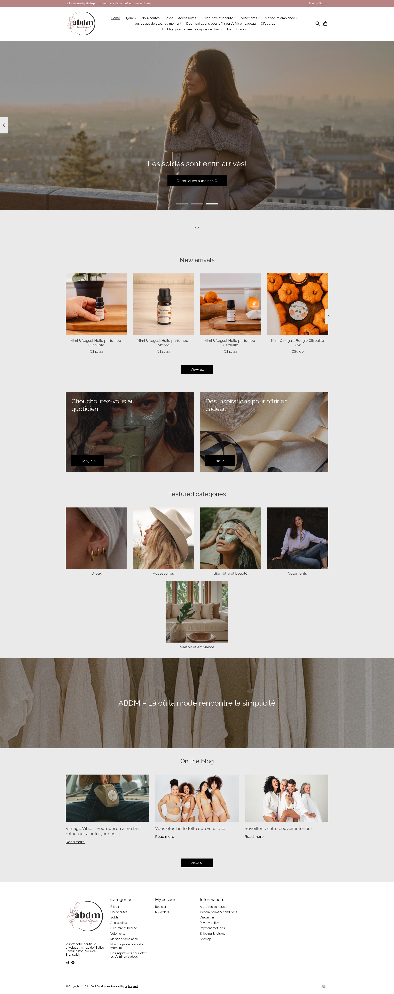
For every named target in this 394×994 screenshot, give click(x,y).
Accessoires (163, 573)
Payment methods (212, 928)
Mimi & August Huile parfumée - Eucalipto (96, 342)
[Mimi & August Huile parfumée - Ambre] (163, 304)
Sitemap (205, 939)
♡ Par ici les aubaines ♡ (197, 181)
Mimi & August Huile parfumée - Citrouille (230, 342)
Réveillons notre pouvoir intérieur (278, 828)
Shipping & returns (212, 933)
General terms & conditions (218, 912)
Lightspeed (131, 986)
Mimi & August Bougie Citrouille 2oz (297, 342)
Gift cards (268, 23)
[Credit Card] (323, 986)
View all (197, 369)
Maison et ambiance (197, 647)
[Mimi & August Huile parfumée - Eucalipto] (96, 304)
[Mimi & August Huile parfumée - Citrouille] (230, 304)
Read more (75, 842)
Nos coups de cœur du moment (157, 23)
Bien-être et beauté (230, 573)
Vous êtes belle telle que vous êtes (191, 828)
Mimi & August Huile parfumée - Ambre (163, 342)
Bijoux (96, 573)
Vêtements (297, 573)
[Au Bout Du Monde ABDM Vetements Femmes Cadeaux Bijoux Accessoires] (81, 23)
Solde (169, 18)
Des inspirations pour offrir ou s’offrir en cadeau (221, 23)
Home (115, 18)
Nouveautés (151, 18)
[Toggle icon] (317, 23)
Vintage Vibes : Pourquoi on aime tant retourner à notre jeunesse (103, 831)
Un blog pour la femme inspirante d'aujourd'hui (196, 29)
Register (160, 906)
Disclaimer (207, 917)
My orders (162, 912)
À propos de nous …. (213, 906)
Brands (241, 29)
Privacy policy (209, 922)
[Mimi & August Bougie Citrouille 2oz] (297, 304)
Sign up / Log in (318, 3)
